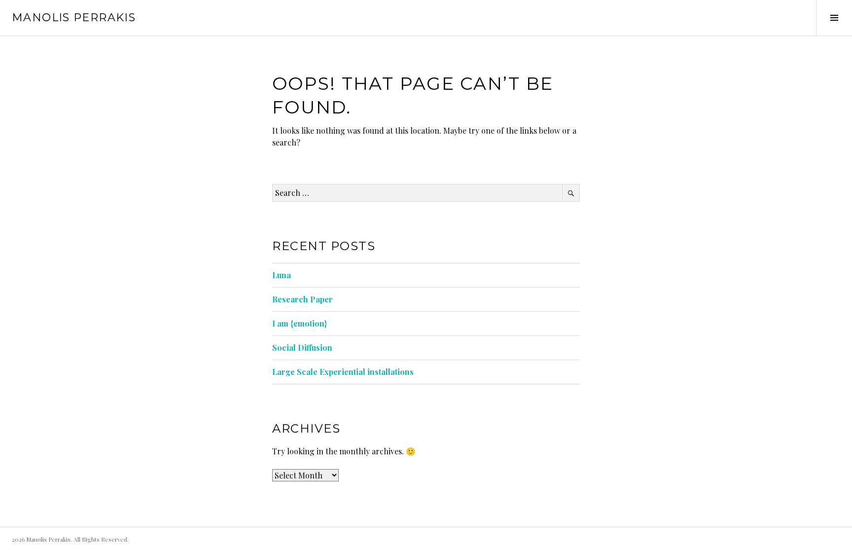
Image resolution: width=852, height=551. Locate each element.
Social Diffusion (302, 347)
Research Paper (302, 299)
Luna (281, 275)
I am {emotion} (299, 323)
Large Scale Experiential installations (343, 372)
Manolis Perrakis (74, 17)
